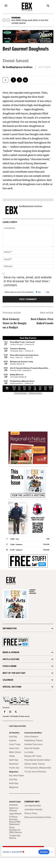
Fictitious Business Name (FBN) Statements (14, 821)
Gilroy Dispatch (31, 736)
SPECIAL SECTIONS (12, 687)
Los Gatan (29, 752)
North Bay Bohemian (13, 762)
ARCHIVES (32, 591)
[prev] (4, 20)
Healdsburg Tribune (33, 740)
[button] (48, 6)
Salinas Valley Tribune (34, 764)
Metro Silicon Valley (15, 754)
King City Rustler (31, 748)
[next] (8, 20)
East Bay (13, 779)
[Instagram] (10, 712)
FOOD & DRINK (9, 666)
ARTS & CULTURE (11, 659)
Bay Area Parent (16, 775)
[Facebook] (13, 80)
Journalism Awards (33, 809)
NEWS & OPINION (11, 652)
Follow (46, 544)
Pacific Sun (14, 768)
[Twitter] (19, 80)
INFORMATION (10, 628)
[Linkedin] (25, 80)
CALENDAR (8, 680)
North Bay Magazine (13, 785)
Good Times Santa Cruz (14, 746)
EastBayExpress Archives (19, 67)
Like (47, 539)
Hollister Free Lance (33, 744)
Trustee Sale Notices (14, 836)
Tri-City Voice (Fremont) (35, 771)
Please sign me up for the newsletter (19, 292)
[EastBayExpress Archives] (11, 210)
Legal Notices (15, 813)
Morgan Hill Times (32, 756)
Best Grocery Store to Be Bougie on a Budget (15, 323)
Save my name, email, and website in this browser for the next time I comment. (28, 281)
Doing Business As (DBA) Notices (15, 830)
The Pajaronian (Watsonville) (37, 768)
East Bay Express (13, 738)
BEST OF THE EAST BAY (14, 673)
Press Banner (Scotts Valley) (37, 760)
